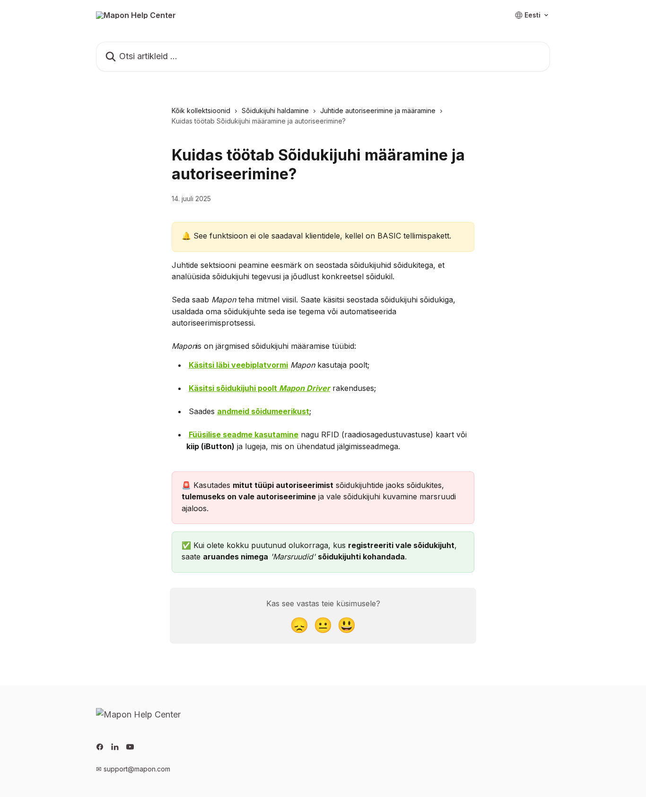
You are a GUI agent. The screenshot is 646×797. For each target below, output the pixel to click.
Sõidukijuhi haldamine (275, 110)
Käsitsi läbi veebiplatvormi (238, 365)
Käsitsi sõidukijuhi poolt (259, 388)
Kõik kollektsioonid (201, 110)
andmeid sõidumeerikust (263, 411)
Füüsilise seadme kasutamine (243, 434)
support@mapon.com (137, 769)
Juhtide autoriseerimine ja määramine (378, 110)
